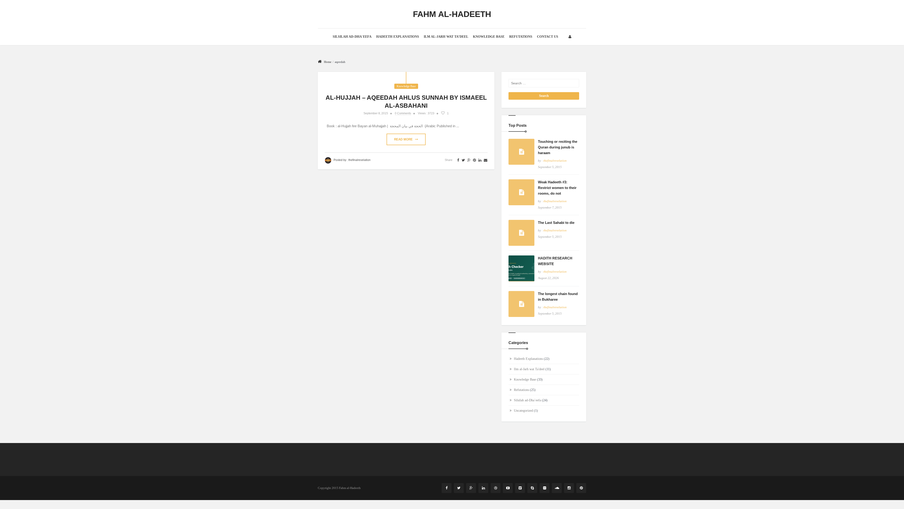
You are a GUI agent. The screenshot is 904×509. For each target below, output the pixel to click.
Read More (403, 139)
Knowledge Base (488, 36)
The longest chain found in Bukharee (558, 296)
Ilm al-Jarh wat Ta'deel (529, 369)
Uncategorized (523, 410)
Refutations (520, 36)
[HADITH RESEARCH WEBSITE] (521, 268)
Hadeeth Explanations (397, 36)
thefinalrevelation (359, 160)
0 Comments (403, 113)
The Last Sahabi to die (556, 223)
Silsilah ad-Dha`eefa (352, 36)
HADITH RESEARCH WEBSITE (555, 261)
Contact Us (547, 36)
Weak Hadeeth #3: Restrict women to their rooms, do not (557, 187)
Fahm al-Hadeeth (452, 14)
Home (327, 62)
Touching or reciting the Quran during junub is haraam (557, 147)
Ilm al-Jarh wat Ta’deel (446, 36)
